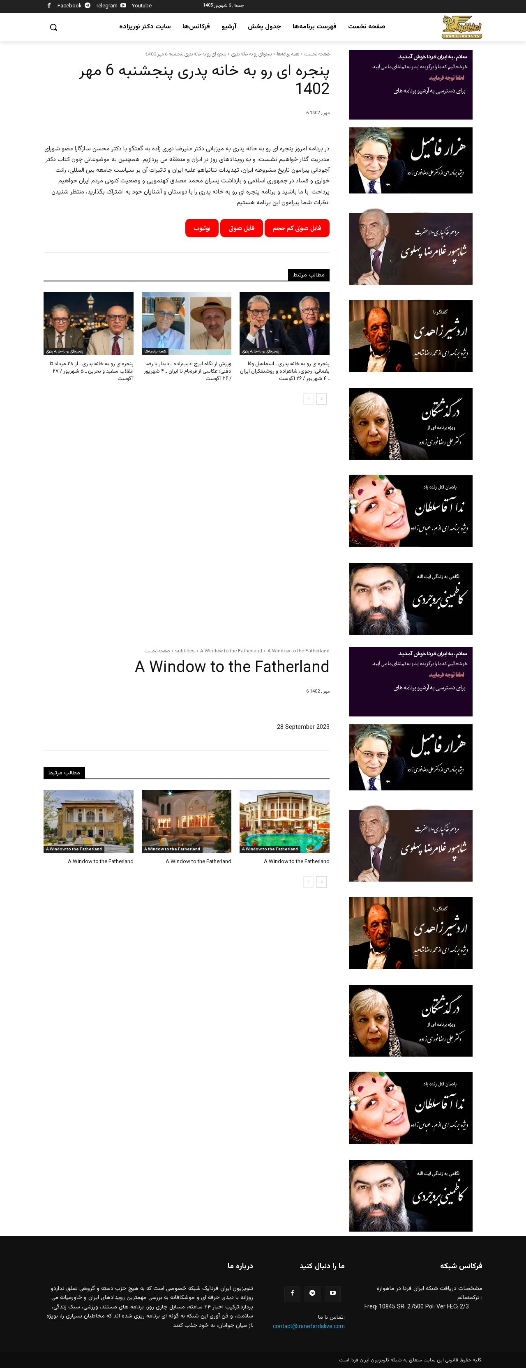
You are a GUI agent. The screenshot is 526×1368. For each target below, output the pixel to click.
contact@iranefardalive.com (309, 1326)
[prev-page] (308, 399)
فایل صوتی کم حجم (297, 228)
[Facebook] (49, 6)
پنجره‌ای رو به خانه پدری (251, 54)
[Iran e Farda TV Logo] (461, 27)
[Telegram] (87, 6)
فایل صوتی (241, 228)
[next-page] (321, 399)
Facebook (70, 6)
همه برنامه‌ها (288, 54)
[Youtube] (123, 6)
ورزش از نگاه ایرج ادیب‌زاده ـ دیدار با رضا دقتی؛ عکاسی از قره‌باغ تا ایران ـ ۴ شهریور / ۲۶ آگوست (187, 371)
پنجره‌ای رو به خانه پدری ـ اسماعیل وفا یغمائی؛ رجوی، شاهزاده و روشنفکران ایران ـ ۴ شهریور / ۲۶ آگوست (285, 371)
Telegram (107, 6)
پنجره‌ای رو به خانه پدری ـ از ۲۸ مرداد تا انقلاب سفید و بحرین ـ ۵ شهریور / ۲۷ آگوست (92, 371)
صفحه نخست (317, 54)
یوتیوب (202, 228)
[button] (53, 27)
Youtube (142, 6)
